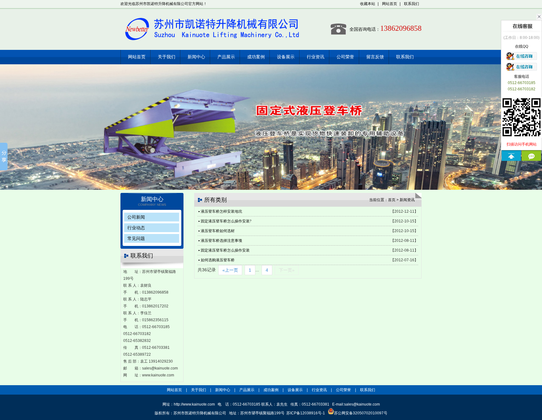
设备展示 (286, 57)
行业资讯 (315, 57)
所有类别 (215, 200)
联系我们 (411, 4)
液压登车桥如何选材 (218, 231)
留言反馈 (375, 57)
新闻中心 (196, 57)
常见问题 (136, 238)
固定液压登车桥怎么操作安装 (225, 250)
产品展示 (226, 57)
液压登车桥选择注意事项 (221, 240)
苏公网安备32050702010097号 (360, 413)
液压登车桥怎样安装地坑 (221, 211)
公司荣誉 (345, 57)
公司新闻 (136, 217)
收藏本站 (367, 4)
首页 (392, 200)
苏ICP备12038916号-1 (305, 413)
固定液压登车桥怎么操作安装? (226, 221)
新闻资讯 (407, 200)
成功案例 (256, 57)
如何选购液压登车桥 (218, 260)
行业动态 (136, 227)
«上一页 (230, 270)
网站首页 (389, 4)
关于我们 (166, 57)
